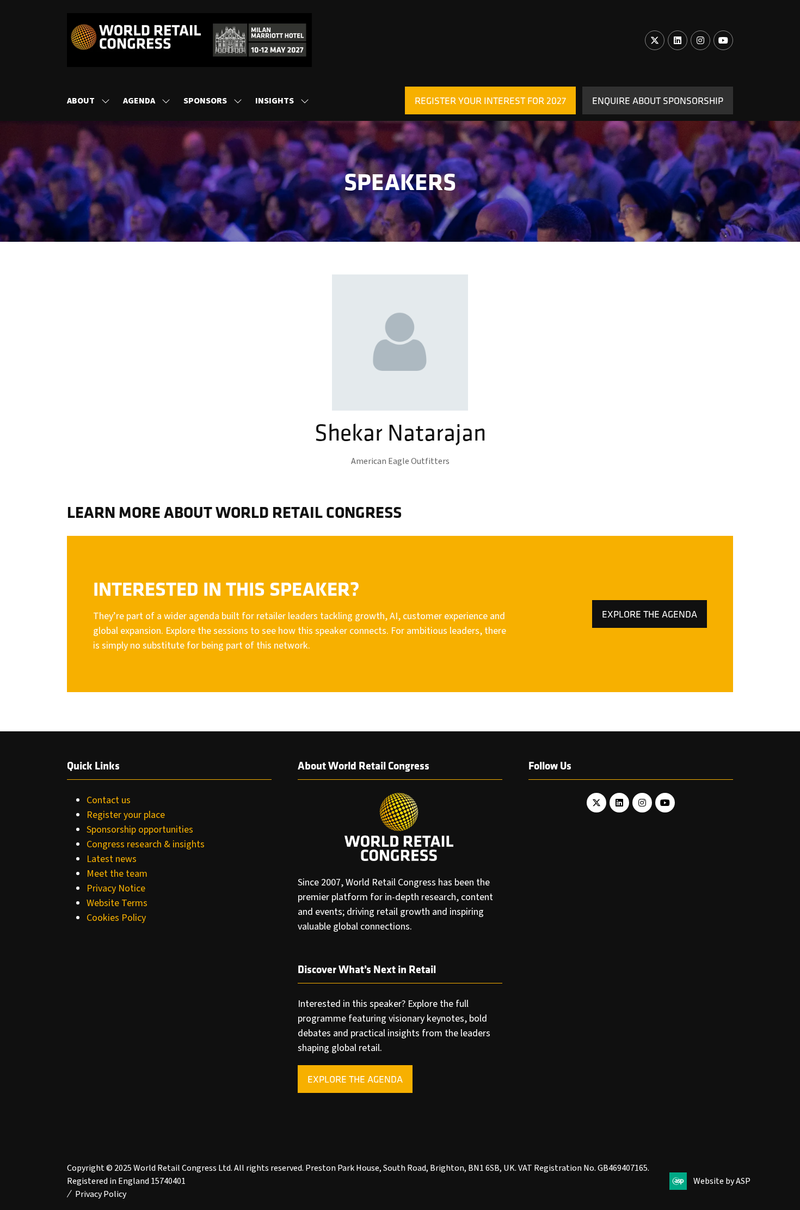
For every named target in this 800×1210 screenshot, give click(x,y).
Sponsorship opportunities (140, 829)
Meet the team (117, 874)
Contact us (109, 800)
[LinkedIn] (677, 40)
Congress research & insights (146, 844)
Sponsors (205, 101)
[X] (654, 40)
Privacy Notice (116, 888)
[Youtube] (723, 40)
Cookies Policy (116, 918)
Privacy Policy (100, 1194)
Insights (274, 101)
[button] (490, 100)
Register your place (126, 815)
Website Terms (117, 903)
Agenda (139, 101)
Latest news (112, 859)
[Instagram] (700, 40)
